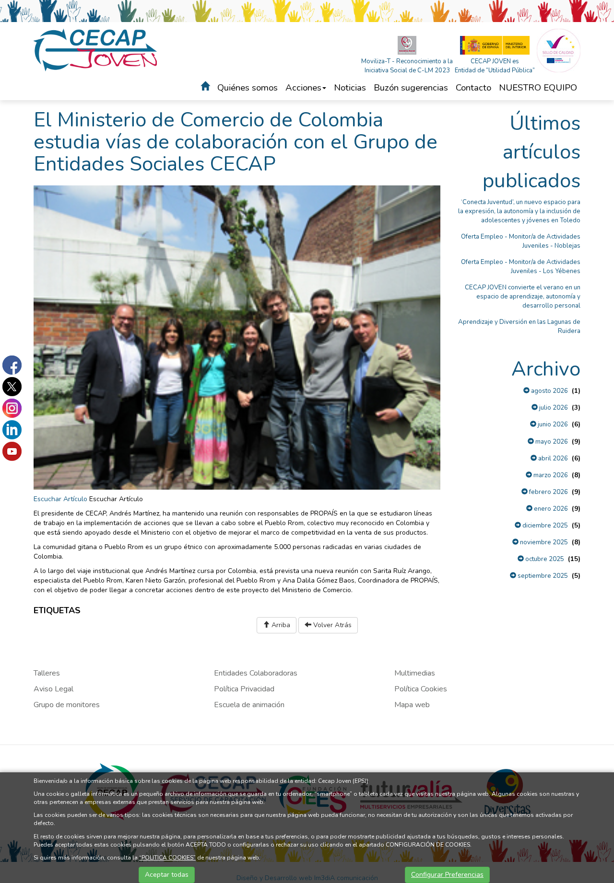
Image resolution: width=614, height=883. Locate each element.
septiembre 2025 (542, 576)
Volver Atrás (331, 625)
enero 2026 (550, 509)
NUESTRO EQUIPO (538, 87)
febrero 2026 (548, 492)
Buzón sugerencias (411, 87)
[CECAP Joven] (96, 49)
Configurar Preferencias (447, 874)
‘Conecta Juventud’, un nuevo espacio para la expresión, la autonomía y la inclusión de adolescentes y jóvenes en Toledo (519, 211)
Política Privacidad (244, 689)
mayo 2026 (551, 441)
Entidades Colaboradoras (255, 673)
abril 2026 (552, 458)
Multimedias (414, 673)
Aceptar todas (167, 874)
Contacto (473, 87)
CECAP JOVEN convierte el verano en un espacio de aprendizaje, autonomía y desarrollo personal (522, 296)
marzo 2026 (550, 475)
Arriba (280, 625)
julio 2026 (553, 407)
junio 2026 (552, 424)
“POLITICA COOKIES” (167, 857)
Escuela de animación (249, 705)
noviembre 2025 (543, 542)
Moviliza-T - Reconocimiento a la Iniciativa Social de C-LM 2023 (407, 66)
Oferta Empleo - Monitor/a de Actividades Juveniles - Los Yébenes (520, 266)
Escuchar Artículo (60, 499)
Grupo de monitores (67, 705)
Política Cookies (420, 689)
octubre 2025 (544, 559)
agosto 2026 (549, 391)
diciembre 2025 (544, 525)
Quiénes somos (247, 87)
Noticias (350, 87)
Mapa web (412, 705)
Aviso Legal (53, 689)
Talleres (47, 673)
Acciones (303, 87)
